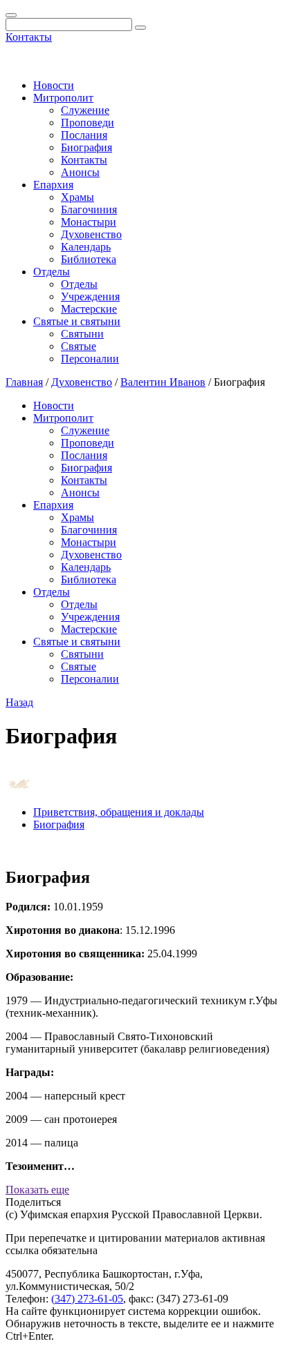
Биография (86, 147)
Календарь (86, 247)
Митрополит (63, 98)
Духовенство (91, 234)
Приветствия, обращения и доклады (118, 812)
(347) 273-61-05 (87, 1299)
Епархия (53, 185)
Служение (85, 110)
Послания (84, 135)
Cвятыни (82, 334)
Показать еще (37, 1189)
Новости (53, 85)
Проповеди (87, 122)
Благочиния (89, 209)
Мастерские (89, 309)
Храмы (77, 197)
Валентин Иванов (162, 382)
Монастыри (88, 222)
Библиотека (88, 259)
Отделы (51, 271)
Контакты (29, 37)
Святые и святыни (76, 321)
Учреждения (90, 296)
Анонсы (80, 172)
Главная (24, 382)
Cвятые (78, 346)
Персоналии (90, 358)
